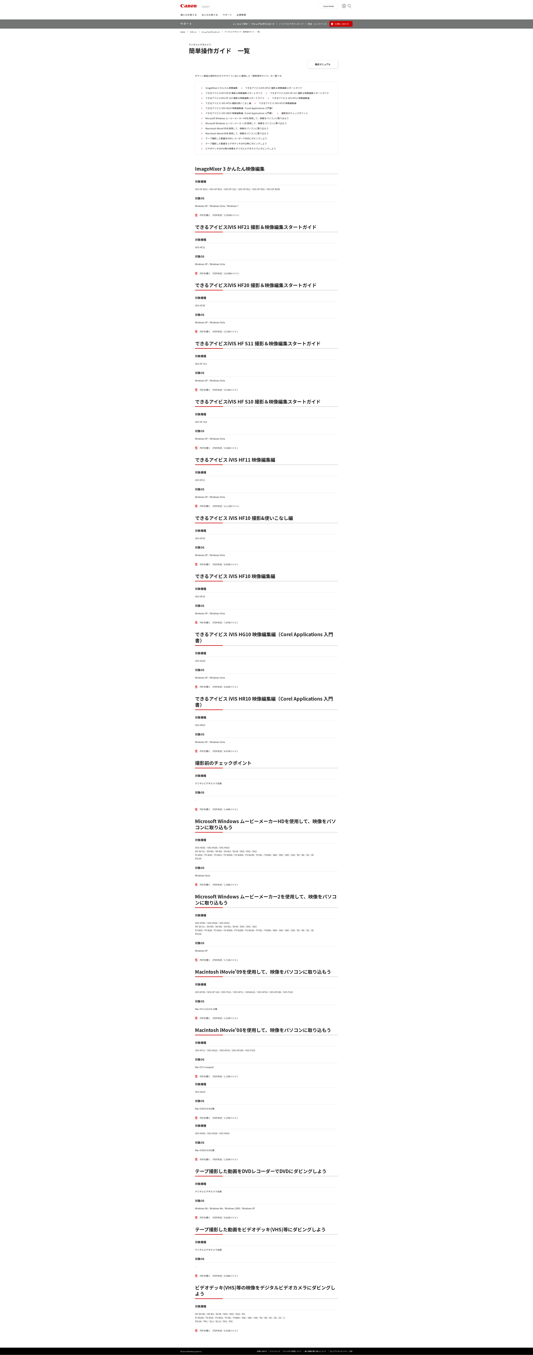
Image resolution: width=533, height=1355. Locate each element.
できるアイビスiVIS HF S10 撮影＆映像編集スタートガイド (234, 98)
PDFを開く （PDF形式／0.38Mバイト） (219, 1275)
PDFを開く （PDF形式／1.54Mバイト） (219, 884)
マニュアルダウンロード (210, 32)
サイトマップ (275, 1351)
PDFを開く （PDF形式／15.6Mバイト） (219, 448)
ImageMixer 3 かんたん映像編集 (221, 88)
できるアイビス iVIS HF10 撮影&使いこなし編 (228, 103)
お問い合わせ (262, 1351)
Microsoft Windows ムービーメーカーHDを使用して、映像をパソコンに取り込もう (247, 118)
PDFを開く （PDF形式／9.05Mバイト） (219, 564)
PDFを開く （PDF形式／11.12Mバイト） (220, 506)
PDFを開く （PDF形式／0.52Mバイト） (219, 1330)
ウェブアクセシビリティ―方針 (341, 1351)
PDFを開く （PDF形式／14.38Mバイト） (220, 273)
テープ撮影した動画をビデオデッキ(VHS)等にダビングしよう (236, 143)
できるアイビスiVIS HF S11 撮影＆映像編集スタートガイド (299, 93)
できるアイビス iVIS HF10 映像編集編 (277, 103)
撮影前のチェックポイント (294, 113)
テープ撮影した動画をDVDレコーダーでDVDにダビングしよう (236, 138)
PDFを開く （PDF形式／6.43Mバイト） (219, 686)
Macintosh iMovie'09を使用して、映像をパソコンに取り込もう (237, 128)
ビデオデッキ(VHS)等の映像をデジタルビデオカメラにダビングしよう (240, 148)
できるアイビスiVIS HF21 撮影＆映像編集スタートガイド (273, 88)
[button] (188, 15)
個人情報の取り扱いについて (315, 1351)
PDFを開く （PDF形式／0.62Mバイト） (219, 1217)
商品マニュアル (322, 64)
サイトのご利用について (292, 1351)
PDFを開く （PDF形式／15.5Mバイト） (219, 331)
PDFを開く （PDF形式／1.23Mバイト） (219, 1118)
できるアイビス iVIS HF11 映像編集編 (291, 98)
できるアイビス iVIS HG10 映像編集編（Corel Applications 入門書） (239, 108)
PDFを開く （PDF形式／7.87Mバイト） (219, 622)
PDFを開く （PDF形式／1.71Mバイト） (219, 960)
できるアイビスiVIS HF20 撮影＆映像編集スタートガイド (233, 93)
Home (182, 32)
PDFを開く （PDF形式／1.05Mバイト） (219, 1159)
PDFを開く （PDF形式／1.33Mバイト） (219, 1018)
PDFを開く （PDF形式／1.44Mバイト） (219, 809)
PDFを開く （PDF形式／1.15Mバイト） (219, 1076)
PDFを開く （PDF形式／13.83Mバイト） (220, 215)
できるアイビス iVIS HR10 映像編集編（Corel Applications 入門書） (239, 113)
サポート (193, 32)
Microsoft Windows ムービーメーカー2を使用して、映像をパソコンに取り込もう (246, 123)
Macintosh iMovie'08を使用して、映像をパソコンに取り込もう (237, 133)
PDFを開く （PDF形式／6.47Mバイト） (219, 751)
